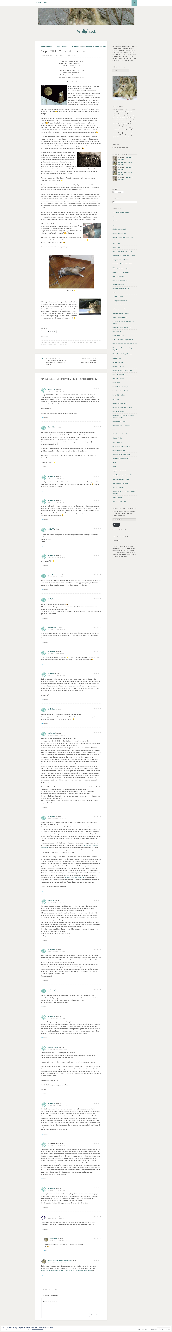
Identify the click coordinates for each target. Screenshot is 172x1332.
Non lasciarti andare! (118, 366)
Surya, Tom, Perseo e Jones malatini (123, 475)
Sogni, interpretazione (119, 450)
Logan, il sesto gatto (118, 335)
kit (91, 46)
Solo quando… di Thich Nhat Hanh (122, 454)
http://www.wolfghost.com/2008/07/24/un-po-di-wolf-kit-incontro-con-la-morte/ (66, 1271)
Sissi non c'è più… (117, 438)
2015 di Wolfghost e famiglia (121, 212)
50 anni (115, 221)
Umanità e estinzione (119, 487)
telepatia (56, 344)
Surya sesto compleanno (120, 471)
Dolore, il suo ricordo (118, 276)
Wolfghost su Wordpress (119, 501)
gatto (58, 46)
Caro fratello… (116, 243)
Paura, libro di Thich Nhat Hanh (121, 391)
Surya (114, 466)
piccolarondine (53, 1047)
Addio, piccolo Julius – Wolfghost (59, 1260)
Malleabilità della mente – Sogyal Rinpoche (125, 343)
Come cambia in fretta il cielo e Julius (123, 251)
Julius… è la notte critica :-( (120, 309)
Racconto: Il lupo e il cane (119, 403)
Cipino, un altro (117, 247)
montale (104, 46)
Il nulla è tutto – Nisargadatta (121, 288)
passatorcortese (54, 575)
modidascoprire (53, 1217)
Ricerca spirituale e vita (119, 421)
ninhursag (51, 733)
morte (50, 344)
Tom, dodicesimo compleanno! (121, 483)
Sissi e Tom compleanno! (120, 434)
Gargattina (51, 427)
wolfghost (60, 55)
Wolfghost (86, 31)
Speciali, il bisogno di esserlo (120, 458)
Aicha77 (51, 529)
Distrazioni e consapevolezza (121, 272)
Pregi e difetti (116, 399)
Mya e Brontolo (117, 358)
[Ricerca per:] (121, 70)
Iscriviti (116, 525)
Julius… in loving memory (120, 305)
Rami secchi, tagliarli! (118, 411)
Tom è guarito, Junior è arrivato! (121, 479)
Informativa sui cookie (37, 1329)
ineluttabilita (75, 46)
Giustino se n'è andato (119, 284)
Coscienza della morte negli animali (122, 264)
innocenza (86, 46)
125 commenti (71, 55)
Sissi (114, 430)
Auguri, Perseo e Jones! (119, 233)
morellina (51, 673)
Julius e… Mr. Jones (118, 296)
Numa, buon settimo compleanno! (122, 370)
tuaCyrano (51, 389)
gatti (53, 46)
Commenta (94, 1315)
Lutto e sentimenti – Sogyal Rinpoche (123, 339)
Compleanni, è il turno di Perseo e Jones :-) (124, 255)
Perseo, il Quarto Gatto (119, 395)
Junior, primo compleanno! (120, 317)
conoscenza (46, 46)
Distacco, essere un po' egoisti (121, 268)
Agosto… (115, 225)
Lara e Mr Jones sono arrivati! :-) (122, 327)
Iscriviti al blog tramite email (125, 508)
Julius (114, 292)
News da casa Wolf (118, 362)
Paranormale (116, 382)
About (46, 2)
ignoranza (65, 46)
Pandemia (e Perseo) (119, 374)
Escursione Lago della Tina (120, 280)
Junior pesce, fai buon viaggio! (121, 313)
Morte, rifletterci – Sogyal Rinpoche (122, 354)
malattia (96, 46)
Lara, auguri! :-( (117, 331)
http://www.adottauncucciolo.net (75, 877)
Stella (114, 462)
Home (39, 2)
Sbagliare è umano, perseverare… (122, 425)
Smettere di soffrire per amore (121, 446)
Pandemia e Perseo (118, 378)
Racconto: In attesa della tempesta (122, 407)
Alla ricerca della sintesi (119, 229)
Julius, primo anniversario (120, 300)
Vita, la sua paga (117, 497)
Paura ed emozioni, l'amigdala (121, 387)
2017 (114, 217)
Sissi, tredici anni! (117, 442)
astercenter (52, 627)
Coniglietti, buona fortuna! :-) (121, 260)
